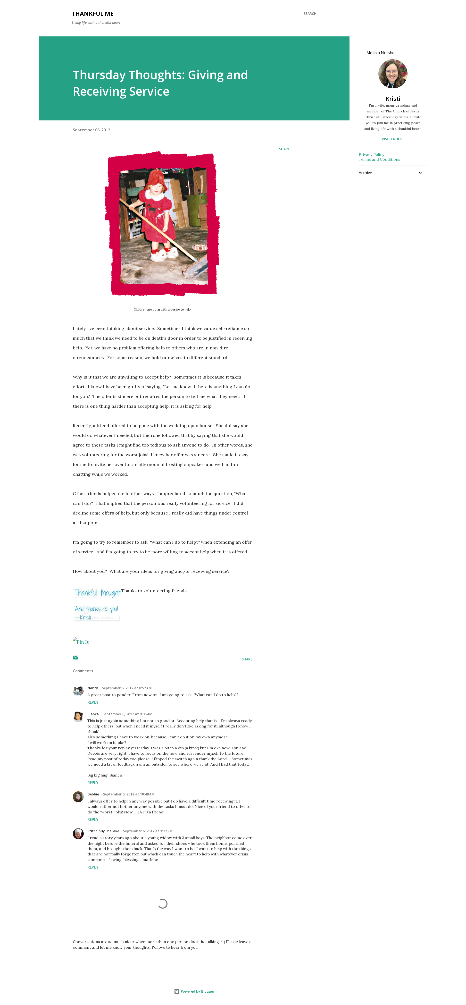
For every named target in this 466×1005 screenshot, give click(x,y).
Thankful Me (93, 13)
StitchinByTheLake (103, 831)
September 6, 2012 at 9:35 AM (127, 714)
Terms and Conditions (379, 159)
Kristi (393, 98)
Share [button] (284, 149)
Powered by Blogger (197, 991)
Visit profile (393, 138)
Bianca (93, 714)
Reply (93, 702)
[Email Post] (76, 659)
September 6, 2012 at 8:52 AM (127, 688)
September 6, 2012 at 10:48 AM (129, 794)
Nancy (92, 688)
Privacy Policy (371, 154)
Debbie (93, 794)
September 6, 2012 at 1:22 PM (148, 831)
